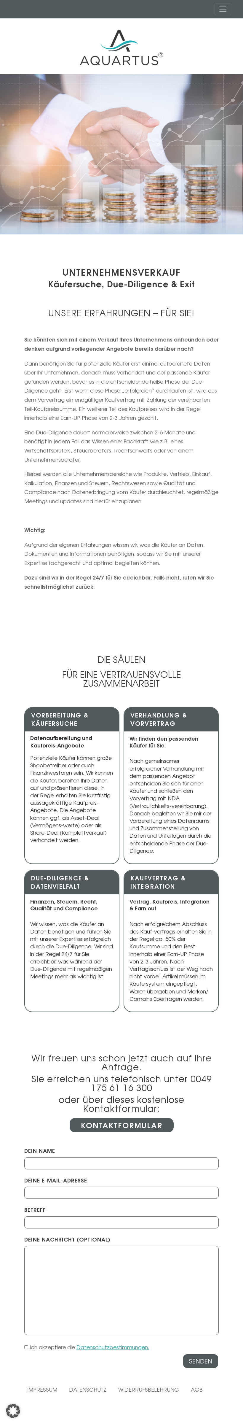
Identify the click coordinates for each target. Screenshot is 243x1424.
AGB (197, 1389)
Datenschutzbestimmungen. (112, 1347)
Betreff (35, 1209)
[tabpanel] (121, 154)
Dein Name (39, 1150)
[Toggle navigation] (223, 9)
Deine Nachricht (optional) (67, 1239)
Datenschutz (87, 1389)
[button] (13, 1411)
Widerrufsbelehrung (148, 1389)
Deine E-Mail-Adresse (55, 1180)
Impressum (42, 1389)
